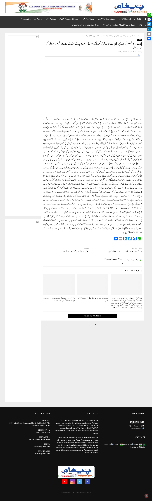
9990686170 (45, 439)
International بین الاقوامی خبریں (106, 19)
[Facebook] (87, 481)
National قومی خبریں (125, 19)
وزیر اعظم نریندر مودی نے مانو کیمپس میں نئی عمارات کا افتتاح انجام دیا (125, 251)
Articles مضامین (51, 19)
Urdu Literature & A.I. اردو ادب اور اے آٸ (85, 25)
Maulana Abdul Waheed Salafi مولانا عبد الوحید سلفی (119, 25)
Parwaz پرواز (38, 19)
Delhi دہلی (137, 19)
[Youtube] (64, 481)
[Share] (149, 38)
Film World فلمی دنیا (88, 19)
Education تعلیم (25, 19)
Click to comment (92, 316)
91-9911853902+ (34, 439)
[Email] (149, 33)
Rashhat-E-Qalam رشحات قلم (68, 19)
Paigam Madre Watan (134, 52)
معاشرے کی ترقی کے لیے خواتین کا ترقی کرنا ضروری (75, 251)
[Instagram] (72, 481)
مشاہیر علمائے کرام (143, 25)
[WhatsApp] (149, 14)
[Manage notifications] (146, 496)
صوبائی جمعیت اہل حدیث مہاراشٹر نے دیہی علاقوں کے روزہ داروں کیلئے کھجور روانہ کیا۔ (93, 299)
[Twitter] (79, 481)
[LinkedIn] (149, 29)
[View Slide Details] (48, 7)
